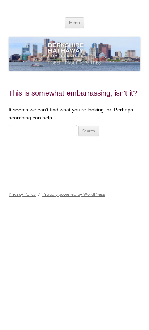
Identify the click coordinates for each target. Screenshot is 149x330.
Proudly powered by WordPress (73, 194)
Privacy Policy (22, 194)
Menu (74, 22)
